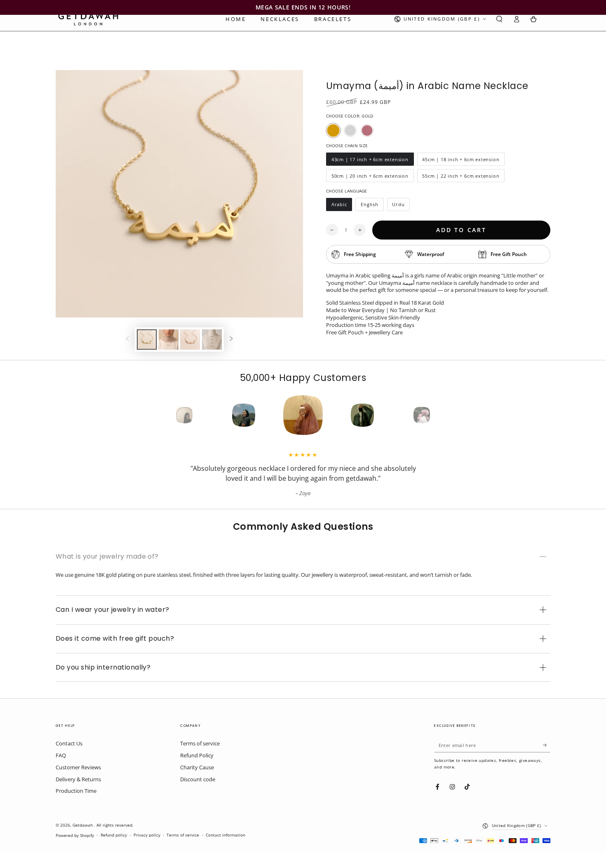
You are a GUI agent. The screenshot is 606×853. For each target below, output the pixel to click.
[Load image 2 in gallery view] (169, 339)
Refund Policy (197, 755)
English (371, 206)
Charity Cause (197, 767)
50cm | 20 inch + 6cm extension (370, 177)
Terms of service (200, 743)
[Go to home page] (88, 18)
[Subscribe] (546, 745)
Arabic (341, 206)
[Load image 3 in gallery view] (190, 339)
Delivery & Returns (78, 779)
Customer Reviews (78, 767)
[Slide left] (127, 339)
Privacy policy (147, 835)
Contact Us (69, 743)
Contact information (225, 835)
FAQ (61, 755)
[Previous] (169, 415)
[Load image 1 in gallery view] (147, 339)
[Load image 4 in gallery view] (212, 339)
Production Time (76, 790)
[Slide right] (231, 339)
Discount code (197, 779)
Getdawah (83, 825)
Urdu (401, 206)
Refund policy (114, 835)
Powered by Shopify (75, 835)
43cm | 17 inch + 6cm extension (370, 161)
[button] (499, 19)
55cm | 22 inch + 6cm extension (461, 177)
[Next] (436, 415)
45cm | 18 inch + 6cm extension (461, 161)
